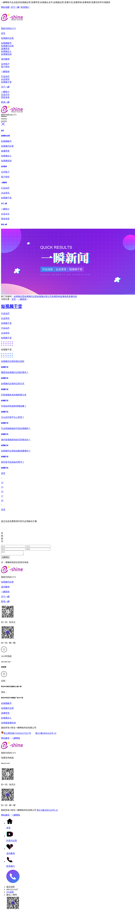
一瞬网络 (16, 738)
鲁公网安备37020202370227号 (17, 733)
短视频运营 (19, 296)
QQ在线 (10, 892)
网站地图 (5, 7)
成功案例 (5, 59)
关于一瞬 (15, 7)
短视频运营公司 (44, 296)
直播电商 (64, 296)
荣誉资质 (5, 97)
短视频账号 (6, 43)
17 (2, 496)
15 (2, 487)
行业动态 (5, 76)
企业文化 (5, 94)
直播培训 (73, 296)
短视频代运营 (7, 38)
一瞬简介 (5, 92)
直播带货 (5, 48)
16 (2, 491)
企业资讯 (5, 79)
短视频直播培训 (8, 723)
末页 (3, 509)
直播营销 (56, 296)
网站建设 (5, 738)
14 (2, 482)
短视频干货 (6, 82)
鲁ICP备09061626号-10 (45, 733)
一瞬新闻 (5, 71)
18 (2, 500)
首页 (3, 33)
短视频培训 (6, 54)
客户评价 (5, 67)
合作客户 (5, 64)
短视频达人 (6, 51)
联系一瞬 (5, 102)
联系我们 (25, 7)
